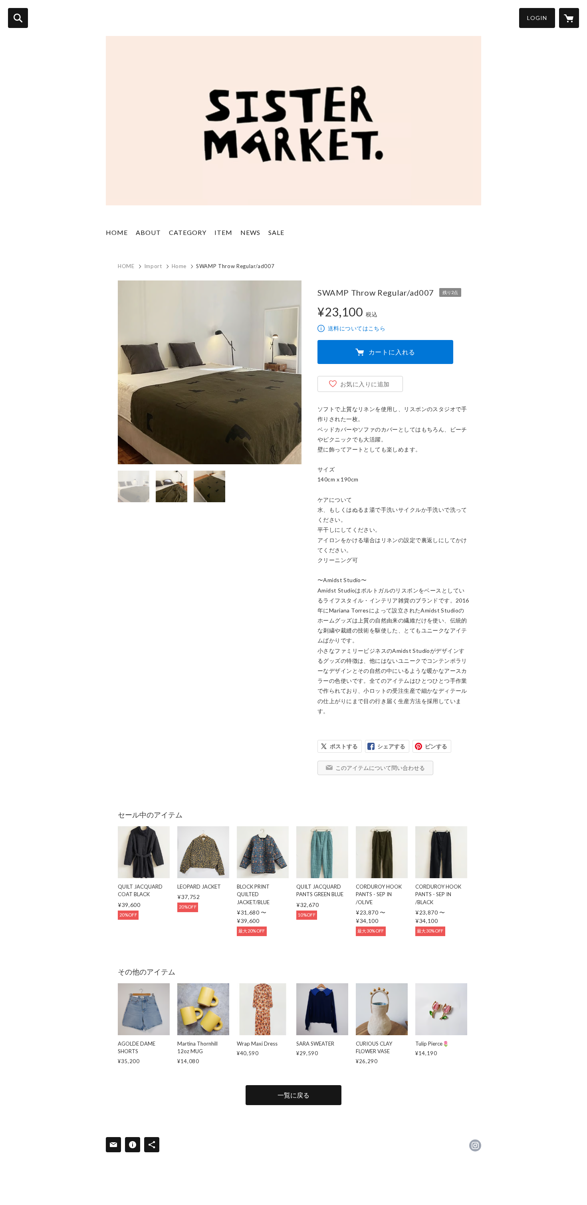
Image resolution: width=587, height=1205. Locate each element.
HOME (117, 232)
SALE (276, 232)
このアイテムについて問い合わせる (380, 767)
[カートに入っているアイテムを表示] (569, 18)
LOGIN (537, 17)
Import (153, 266)
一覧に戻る (293, 1095)
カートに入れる (392, 352)
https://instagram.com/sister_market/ (475, 1145)
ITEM (223, 232)
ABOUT (148, 232)
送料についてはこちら (356, 328)
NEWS (250, 232)
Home (179, 266)
